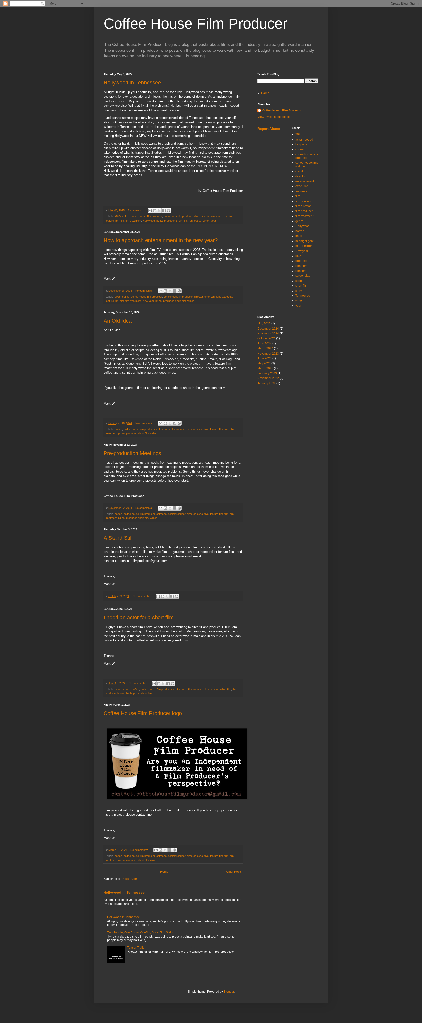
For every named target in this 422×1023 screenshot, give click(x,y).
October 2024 (266, 338)
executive (227, 216)
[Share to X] (159, 210)
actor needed (122, 689)
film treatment (133, 220)
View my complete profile (274, 117)
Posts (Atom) (130, 879)
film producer (304, 211)
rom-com (301, 266)
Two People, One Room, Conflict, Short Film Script (140, 932)
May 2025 (264, 323)
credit (299, 171)
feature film (112, 220)
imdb (129, 693)
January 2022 (266, 383)
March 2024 (265, 348)
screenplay (302, 275)
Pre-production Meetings (132, 453)
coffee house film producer (146, 216)
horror (121, 693)
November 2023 (268, 353)
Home (164, 871)
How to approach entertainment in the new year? (161, 240)
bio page (301, 144)
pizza (159, 220)
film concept (303, 201)
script (299, 281)
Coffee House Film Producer (282, 110)
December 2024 (268, 328)
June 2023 (264, 358)
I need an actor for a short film (139, 617)
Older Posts (234, 871)
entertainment (212, 216)
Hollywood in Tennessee (132, 83)
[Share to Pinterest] (168, 210)
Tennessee (194, 220)
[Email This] (150, 210)
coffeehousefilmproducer (178, 216)
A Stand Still (118, 538)
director (198, 216)
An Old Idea (118, 321)
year (213, 220)
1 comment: (135, 210)
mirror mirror (303, 246)
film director (303, 206)
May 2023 (264, 363)
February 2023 (267, 373)
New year (148, 300)
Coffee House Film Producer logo (143, 713)
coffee (125, 216)
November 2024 (268, 333)
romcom (300, 271)
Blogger (229, 991)
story (298, 291)
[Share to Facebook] (163, 210)
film (122, 220)
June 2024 (264, 343)
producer (169, 220)
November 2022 (268, 378)
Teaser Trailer (136, 947)
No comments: (144, 290)
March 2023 (265, 368)
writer (206, 220)
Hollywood (149, 220)
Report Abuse (268, 129)
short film (181, 220)
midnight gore (304, 241)
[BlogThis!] (154, 210)
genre (299, 221)
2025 (118, 216)
